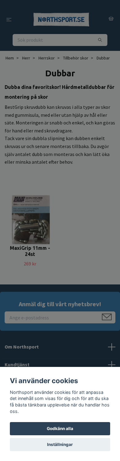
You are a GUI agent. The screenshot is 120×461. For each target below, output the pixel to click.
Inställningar (60, 444)
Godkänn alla (60, 428)
